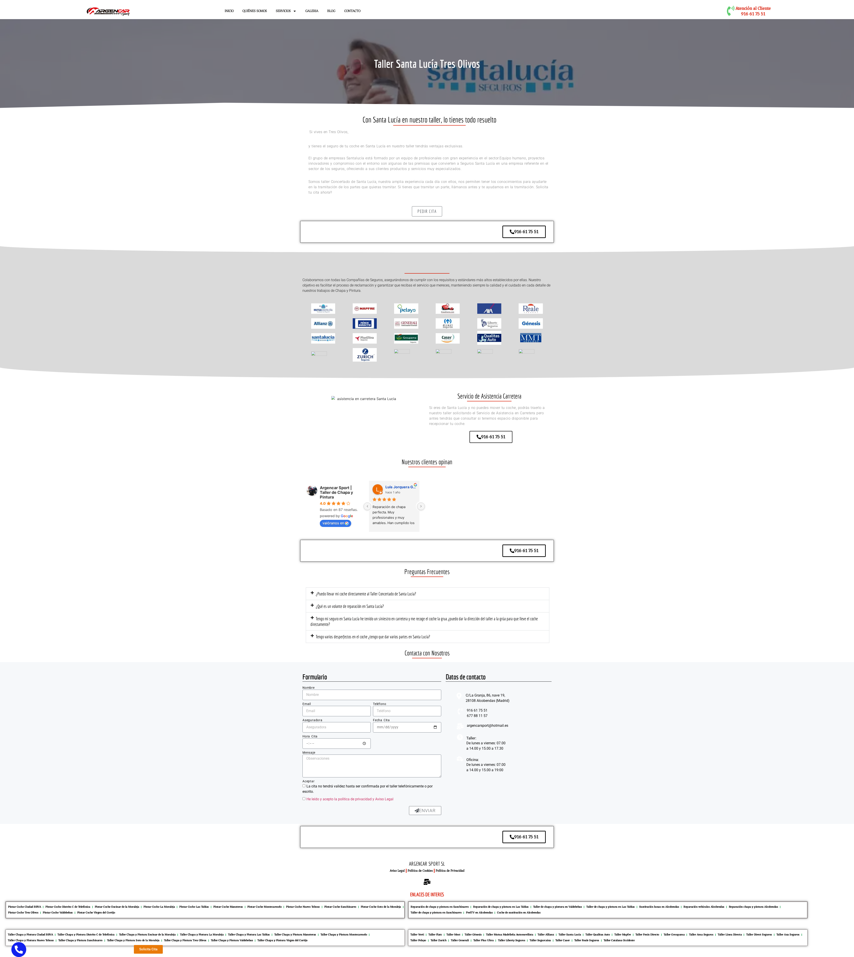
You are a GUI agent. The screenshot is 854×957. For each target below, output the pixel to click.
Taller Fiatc (435, 934)
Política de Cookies (420, 870)
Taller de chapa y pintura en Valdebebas (557, 906)
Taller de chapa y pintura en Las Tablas (610, 906)
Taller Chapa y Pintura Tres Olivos (185, 940)
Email (306, 704)
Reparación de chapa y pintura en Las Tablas (501, 906)
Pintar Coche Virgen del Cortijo (96, 912)
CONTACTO (352, 11)
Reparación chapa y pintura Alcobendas (753, 906)
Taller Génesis (473, 934)
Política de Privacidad (450, 870)
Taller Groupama (674, 934)
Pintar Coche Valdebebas (58, 912)
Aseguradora (312, 720)
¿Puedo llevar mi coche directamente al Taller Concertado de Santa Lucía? (366, 593)
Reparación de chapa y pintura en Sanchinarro (440, 906)
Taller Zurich (439, 940)
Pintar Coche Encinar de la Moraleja (117, 906)
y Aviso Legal (383, 799)
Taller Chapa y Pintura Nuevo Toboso (31, 940)
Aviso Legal (397, 870)
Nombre (308, 687)
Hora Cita (310, 736)
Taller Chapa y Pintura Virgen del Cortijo (282, 940)
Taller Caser (562, 940)
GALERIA (311, 11)
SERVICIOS (283, 11)
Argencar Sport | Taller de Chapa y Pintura (336, 492)
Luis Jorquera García (400, 487)
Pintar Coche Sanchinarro (340, 906)
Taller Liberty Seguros (511, 940)
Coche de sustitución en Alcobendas (518, 912)
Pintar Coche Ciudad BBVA (24, 906)
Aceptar (308, 781)
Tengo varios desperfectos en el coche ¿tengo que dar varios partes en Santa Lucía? (373, 636)
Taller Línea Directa (730, 934)
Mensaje (308, 752)
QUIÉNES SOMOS (254, 11)
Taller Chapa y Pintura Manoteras (295, 934)
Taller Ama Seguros (701, 934)
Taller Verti (417, 934)
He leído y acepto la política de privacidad (339, 799)
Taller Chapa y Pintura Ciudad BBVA (30, 934)
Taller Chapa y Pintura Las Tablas (249, 934)
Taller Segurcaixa (540, 940)
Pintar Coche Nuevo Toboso (303, 906)
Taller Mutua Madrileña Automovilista (509, 934)
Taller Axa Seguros (788, 934)
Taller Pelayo (418, 940)
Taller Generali (460, 940)
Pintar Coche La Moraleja (159, 906)
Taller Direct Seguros (759, 934)
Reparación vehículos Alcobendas (703, 906)
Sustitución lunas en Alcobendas (659, 906)
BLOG (331, 11)
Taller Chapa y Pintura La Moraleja (202, 934)
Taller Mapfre (622, 934)
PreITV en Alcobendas (479, 912)
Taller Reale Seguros (586, 940)
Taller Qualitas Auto (597, 934)
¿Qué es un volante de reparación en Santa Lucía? (350, 606)
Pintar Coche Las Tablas (194, 906)
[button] (427, 594)
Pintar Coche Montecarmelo (264, 906)
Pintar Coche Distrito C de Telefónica (67, 906)
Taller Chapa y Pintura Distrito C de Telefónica (86, 934)
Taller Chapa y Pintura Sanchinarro (80, 940)
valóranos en (333, 523)
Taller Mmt (453, 934)
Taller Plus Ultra (483, 940)
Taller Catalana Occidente (619, 940)
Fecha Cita (381, 720)
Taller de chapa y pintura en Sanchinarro (436, 912)
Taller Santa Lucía (569, 934)
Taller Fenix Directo (647, 934)
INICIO (229, 11)
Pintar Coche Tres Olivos (23, 912)
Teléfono (379, 704)
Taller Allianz (546, 934)
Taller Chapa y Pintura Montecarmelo (343, 934)
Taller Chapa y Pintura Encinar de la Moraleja (147, 934)
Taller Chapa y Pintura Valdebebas (232, 940)
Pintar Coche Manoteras (228, 906)
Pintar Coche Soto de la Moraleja (381, 906)
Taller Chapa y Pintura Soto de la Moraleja (133, 940)
